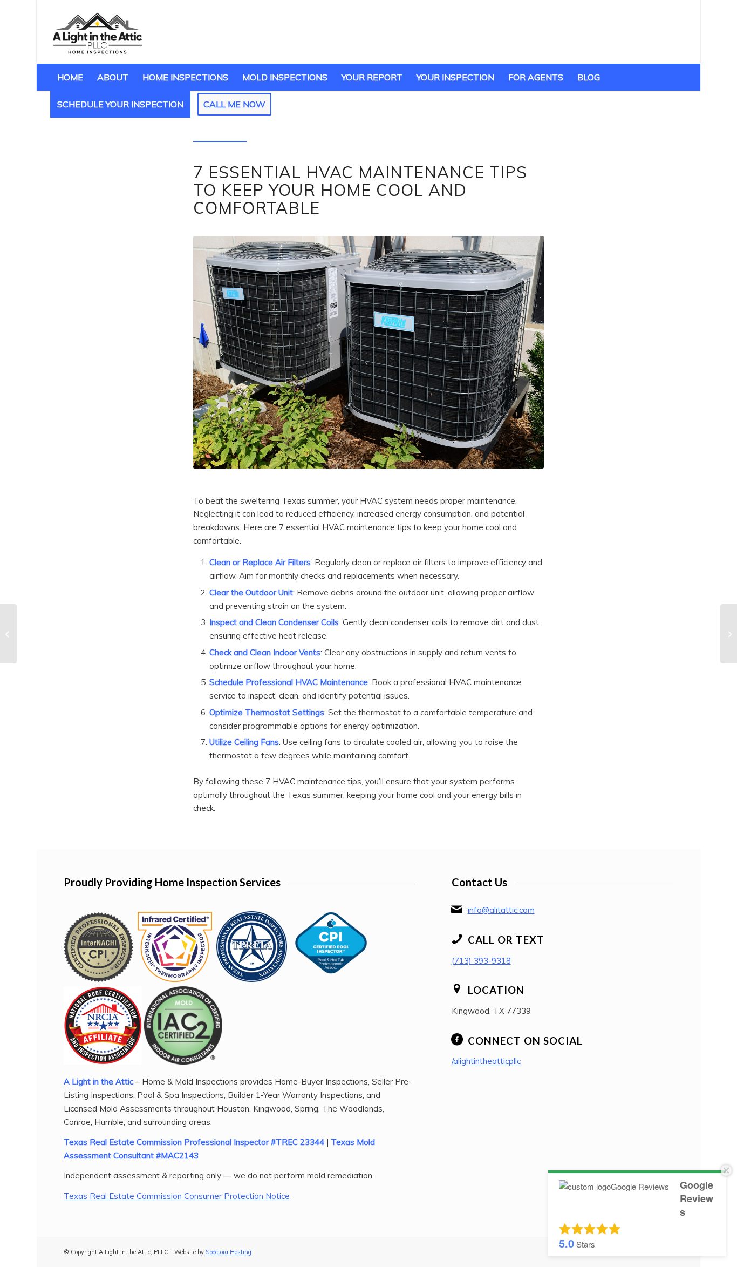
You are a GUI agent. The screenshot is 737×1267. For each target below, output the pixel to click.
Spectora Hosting (228, 1252)
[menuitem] (70, 77)
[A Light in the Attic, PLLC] (97, 32)
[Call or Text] (457, 939)
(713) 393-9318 (481, 961)
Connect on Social (525, 1040)
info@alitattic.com (501, 910)
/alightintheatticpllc (486, 1061)
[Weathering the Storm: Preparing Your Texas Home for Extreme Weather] (728, 633)
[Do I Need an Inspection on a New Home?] (8, 633)
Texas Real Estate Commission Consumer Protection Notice (177, 1196)
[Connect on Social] (457, 1040)
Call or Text (506, 939)
